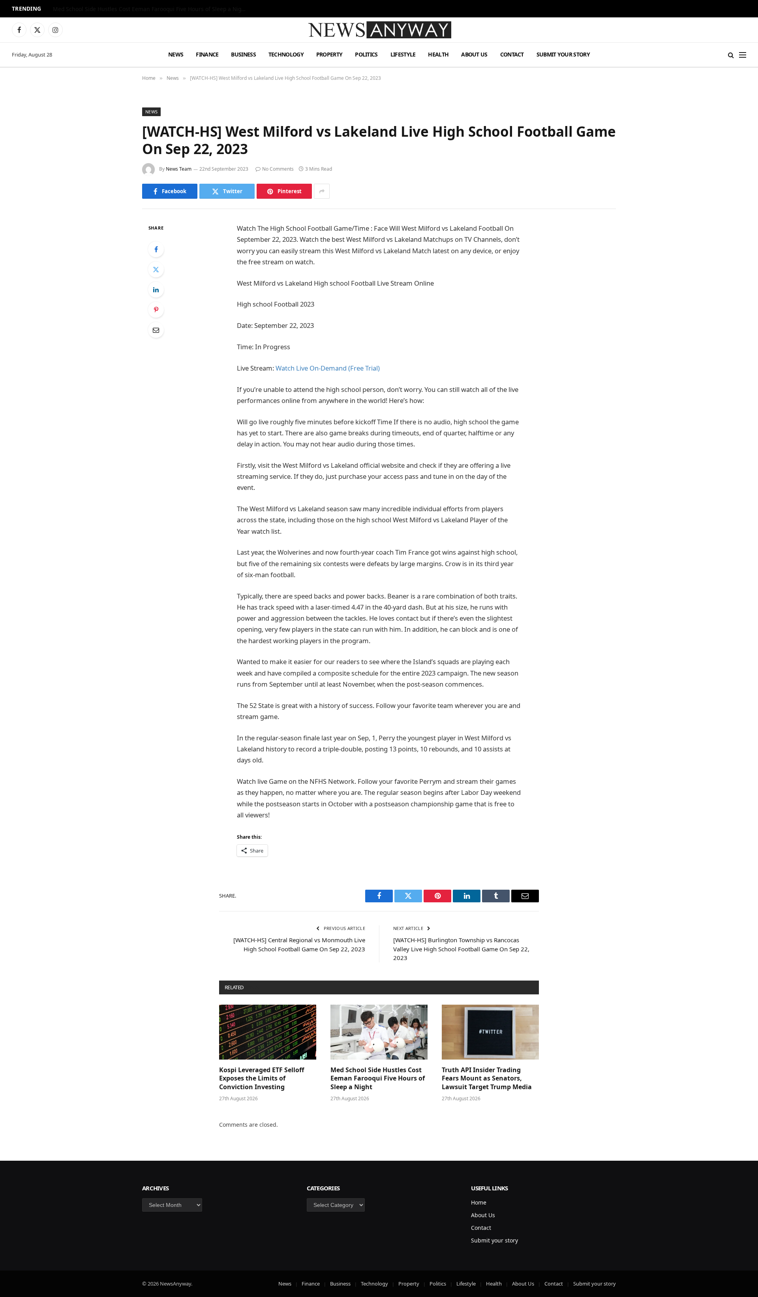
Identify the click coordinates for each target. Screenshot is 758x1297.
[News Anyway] (379, 29)
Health (438, 54)
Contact (512, 54)
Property (329, 54)
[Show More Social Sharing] (322, 191)
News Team (178, 169)
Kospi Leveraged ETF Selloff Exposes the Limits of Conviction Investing (261, 1079)
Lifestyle (403, 54)
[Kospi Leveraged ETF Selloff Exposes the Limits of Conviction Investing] (267, 1032)
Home (478, 1202)
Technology (286, 54)
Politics (366, 54)
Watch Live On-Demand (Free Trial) (328, 368)
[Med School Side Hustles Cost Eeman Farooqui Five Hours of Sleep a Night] (379, 1032)
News (175, 54)
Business (243, 54)
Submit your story (563, 54)
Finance (207, 54)
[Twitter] (156, 269)
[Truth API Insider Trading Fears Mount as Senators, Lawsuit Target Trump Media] (490, 1032)
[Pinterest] (156, 310)
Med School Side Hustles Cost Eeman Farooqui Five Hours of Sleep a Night (150, 9)
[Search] (730, 55)
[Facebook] (156, 249)
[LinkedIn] (156, 289)
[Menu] (742, 55)
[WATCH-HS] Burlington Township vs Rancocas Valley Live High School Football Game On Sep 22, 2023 (461, 949)
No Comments (278, 169)
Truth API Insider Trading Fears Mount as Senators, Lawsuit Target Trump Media (487, 1079)
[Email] (156, 330)
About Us (474, 54)
